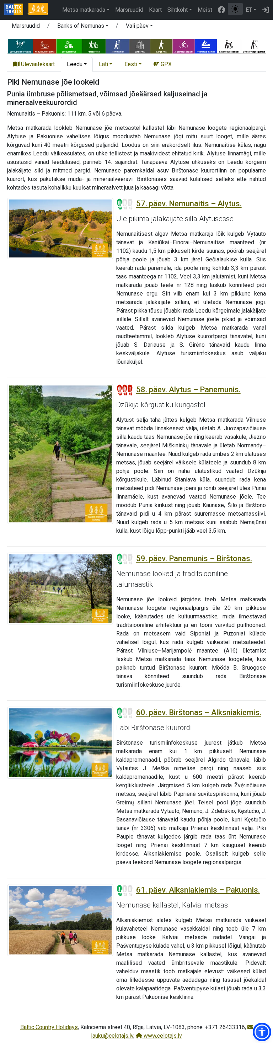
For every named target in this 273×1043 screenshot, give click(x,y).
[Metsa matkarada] (38, 10)
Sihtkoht (177, 9)
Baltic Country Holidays (49, 1027)
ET (249, 9)
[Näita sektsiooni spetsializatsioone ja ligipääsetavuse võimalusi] (136, 45)
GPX (165, 64)
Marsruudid (129, 9)
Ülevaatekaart (37, 64)
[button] (83, 27)
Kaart (155, 9)
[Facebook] (221, 10)
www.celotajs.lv (162, 1035)
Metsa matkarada (83, 9)
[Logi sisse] (265, 10)
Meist (205, 9)
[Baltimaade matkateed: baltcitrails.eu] (16, 10)
